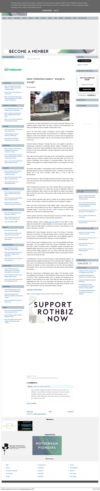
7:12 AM (34, 376)
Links (74, 18)
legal (43, 378)
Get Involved (82, 18)
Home (4, 18)
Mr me (30, 386)
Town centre (73, 473)
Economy (6, 168)
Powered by (82, 95)
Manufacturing (8, 209)
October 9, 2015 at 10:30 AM (41, 386)
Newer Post (30, 411)
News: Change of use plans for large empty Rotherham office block (13, 114)
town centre (55, 378)
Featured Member (8, 57)
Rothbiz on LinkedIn (82, 64)
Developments (42, 465)
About (10, 18)
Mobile (31, 18)
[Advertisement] (50, 35)
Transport (6, 286)
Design (8, 476)
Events (61, 18)
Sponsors (68, 18)
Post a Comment (31, 403)
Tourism (5, 126)
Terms (37, 18)
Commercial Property (10, 105)
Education (40, 473)
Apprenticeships (8, 245)
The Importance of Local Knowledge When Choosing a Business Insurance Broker (87, 286)
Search (24, 18)
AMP (7, 465)
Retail (5, 307)
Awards (8, 468)
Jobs (55, 18)
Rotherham (48, 378)
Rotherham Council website (34, 289)
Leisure (72, 465)
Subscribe (17, 18)
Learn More (47, 11)
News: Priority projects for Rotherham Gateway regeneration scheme (14, 296)
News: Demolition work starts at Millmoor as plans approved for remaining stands (13, 87)
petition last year (50, 222)
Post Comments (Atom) (40, 414)
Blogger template (6, 489)
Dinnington (41, 468)
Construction (9, 473)
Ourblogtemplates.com (26, 489)
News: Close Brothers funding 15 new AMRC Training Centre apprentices (13, 254)
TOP (98, 489)
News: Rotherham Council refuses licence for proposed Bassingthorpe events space (12, 270)
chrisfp (38, 293)
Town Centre (7, 265)
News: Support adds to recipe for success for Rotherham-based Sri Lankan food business (13, 156)
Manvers (72, 470)
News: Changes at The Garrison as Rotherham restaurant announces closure (13, 150)
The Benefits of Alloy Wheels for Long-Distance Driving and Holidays (87, 292)
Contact (43, 18)
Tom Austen (32, 87)
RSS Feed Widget (87, 124)
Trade (50, 18)
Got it (56, 11)
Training (5, 188)
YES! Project (73, 476)
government (38, 378)
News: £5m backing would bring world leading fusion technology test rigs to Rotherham (13, 98)
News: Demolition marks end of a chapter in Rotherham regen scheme (13, 321)
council (33, 378)
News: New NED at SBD (11, 222)
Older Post (70, 411)
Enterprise (6, 145)
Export (5, 227)
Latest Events (81, 105)
